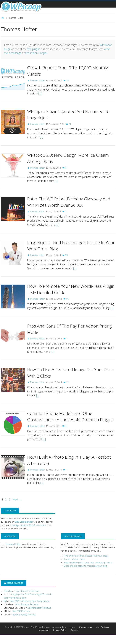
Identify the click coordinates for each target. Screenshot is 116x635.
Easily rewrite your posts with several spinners (88, 562)
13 (67, 382)
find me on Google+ (36, 53)
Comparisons (85, 627)
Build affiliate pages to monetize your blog (85, 565)
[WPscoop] (21, 7)
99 (66, 255)
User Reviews (102, 627)
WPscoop (25, 627)
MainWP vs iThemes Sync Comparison (30, 600)
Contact (74, 630)
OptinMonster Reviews (27, 590)
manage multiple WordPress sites (28, 525)
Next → (17, 499)
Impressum (44, 630)
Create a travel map (74, 558)
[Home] (2, 18)
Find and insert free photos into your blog (85, 555)
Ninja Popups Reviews (27, 604)
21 (70, 124)
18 (67, 80)
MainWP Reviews (21, 611)
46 (67, 298)
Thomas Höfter (13, 544)
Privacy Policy (60, 630)
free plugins (33, 49)
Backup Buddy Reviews (24, 614)
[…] (40, 93)
